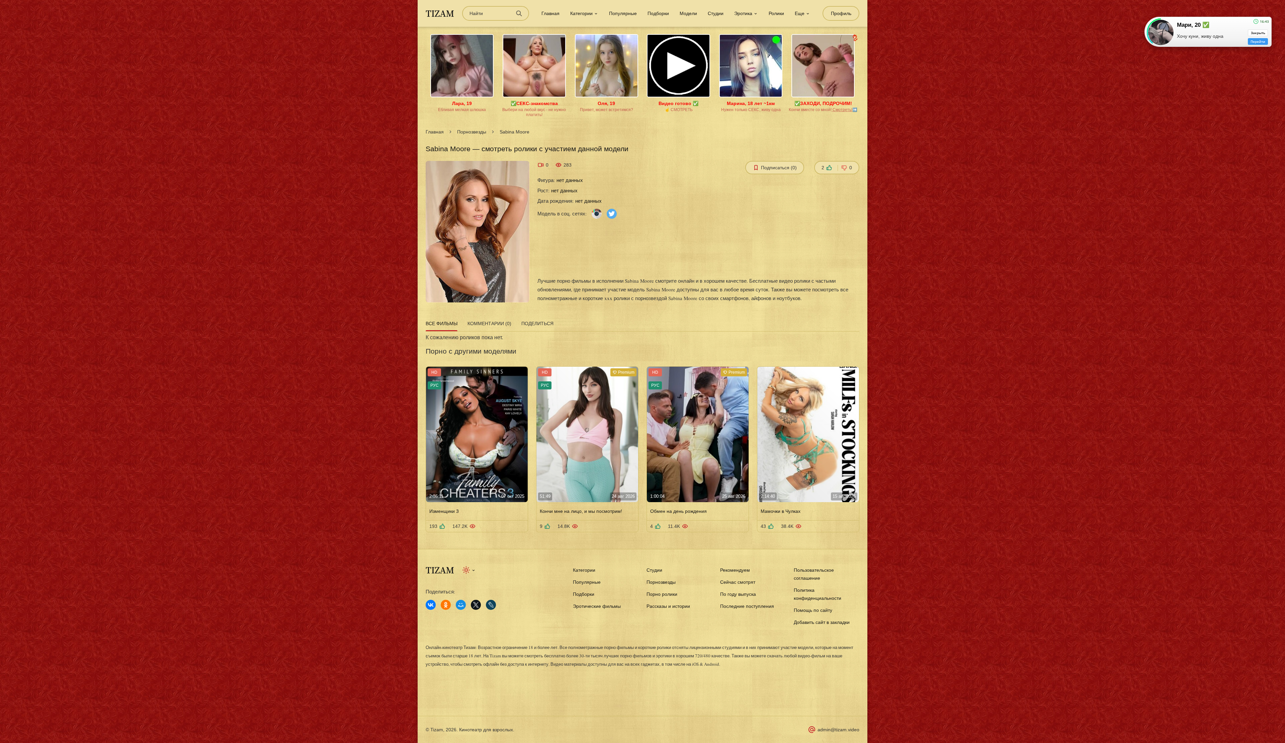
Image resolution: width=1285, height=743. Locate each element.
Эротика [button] (743, 13)
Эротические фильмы (597, 606)
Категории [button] (581, 13)
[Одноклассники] (446, 605)
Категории (584, 570)
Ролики (776, 13)
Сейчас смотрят (737, 582)
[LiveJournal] (491, 605)
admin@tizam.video (838, 729)
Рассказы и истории (668, 606)
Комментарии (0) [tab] (489, 323)
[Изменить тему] (469, 570)
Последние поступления (747, 606)
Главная (550, 13)
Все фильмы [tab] (441, 323)
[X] (476, 605)
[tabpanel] (642, 433)
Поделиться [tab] (537, 323)
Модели (688, 13)
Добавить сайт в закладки (822, 622)
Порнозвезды (471, 131)
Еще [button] (799, 13)
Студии (715, 13)
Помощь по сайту (813, 610)
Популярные (623, 13)
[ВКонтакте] (431, 605)
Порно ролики (662, 594)
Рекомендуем (735, 570)
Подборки (658, 13)
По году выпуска (738, 594)
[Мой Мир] (461, 605)
